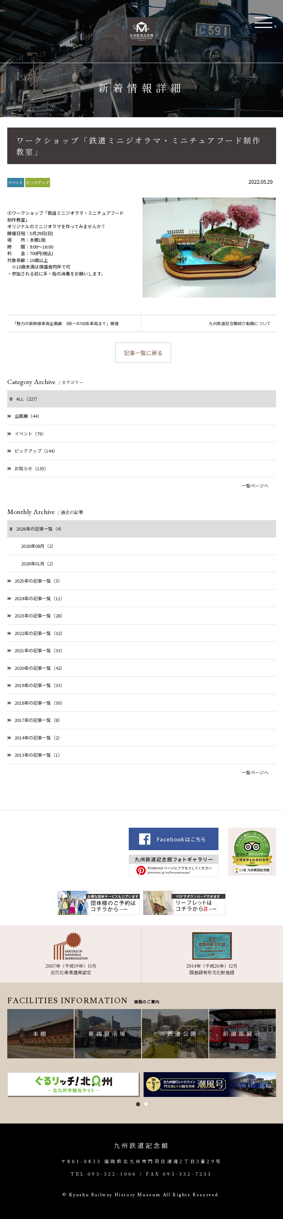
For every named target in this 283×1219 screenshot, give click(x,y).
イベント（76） (30, 433)
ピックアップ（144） (36, 450)
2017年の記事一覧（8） (38, 720)
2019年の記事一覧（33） (39, 685)
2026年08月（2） (38, 546)
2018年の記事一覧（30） (39, 702)
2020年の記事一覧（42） (39, 668)
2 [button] (145, 1104)
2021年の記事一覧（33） (39, 650)
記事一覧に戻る (143, 353)
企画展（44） (28, 416)
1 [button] (138, 1104)
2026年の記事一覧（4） (40, 528)
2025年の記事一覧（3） (38, 580)
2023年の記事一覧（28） (39, 615)
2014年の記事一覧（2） (38, 737)
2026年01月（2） (38, 563)
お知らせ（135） (31, 468)
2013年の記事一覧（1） (38, 755)
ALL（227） (28, 398)
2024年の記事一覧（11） (39, 598)
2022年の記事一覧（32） (39, 633)
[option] (73, 1084)
